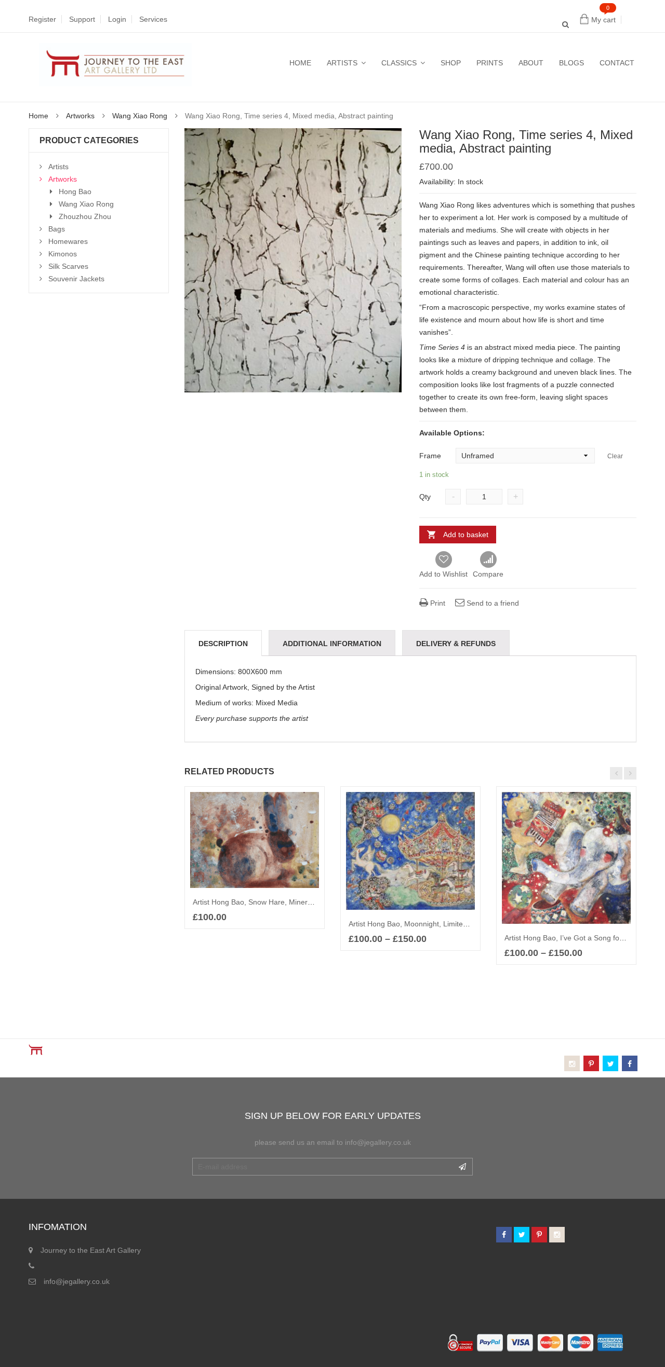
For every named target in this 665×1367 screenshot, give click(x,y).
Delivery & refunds (456, 643)
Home (300, 63)
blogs (571, 63)
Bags (56, 229)
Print (436, 603)
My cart (603, 20)
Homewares (68, 241)
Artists (342, 63)
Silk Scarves (68, 266)
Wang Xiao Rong (139, 116)
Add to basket (465, 534)
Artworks (80, 116)
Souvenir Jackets (76, 279)
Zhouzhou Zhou (85, 216)
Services (153, 19)
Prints (489, 63)
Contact (617, 63)
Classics (399, 63)
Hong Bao (75, 191)
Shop (451, 63)
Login (117, 19)
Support (82, 19)
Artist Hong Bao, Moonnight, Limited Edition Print (429, 924)
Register (42, 19)
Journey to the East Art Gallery (91, 1250)
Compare (488, 560)
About (530, 63)
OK (462, 1166)
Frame (426, 456)
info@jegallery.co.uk (77, 1281)
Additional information (332, 643)
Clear (615, 456)
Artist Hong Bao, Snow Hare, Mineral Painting (267, 902)
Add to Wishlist (443, 574)
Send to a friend (491, 603)
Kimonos (62, 254)
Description (223, 643)
